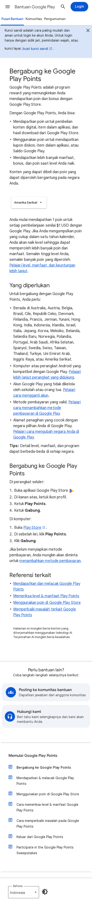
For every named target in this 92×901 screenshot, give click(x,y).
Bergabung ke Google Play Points (44, 767)
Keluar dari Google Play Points (40, 837)
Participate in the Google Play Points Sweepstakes (45, 850)
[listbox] (28, 202)
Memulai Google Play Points (32, 755)
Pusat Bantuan (12, 19)
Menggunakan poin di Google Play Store (47, 602)
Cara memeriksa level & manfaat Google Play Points (47, 807)
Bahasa (18, 886)
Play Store (32, 527)
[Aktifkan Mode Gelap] (44, 891)
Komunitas (33, 19)
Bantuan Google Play (35, 7)
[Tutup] (88, 31)
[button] (7, 6)
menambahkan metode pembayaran (49, 560)
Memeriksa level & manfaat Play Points (46, 596)
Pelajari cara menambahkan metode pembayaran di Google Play (47, 408)
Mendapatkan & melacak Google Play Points (45, 781)
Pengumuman (55, 19)
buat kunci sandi (35, 49)
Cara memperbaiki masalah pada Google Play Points (48, 824)
